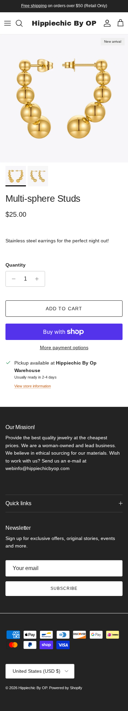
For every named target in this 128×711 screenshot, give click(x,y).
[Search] (22, 23)
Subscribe (64, 588)
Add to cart (64, 308)
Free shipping (34, 5)
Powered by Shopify (65, 688)
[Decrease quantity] (12, 278)
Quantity (15, 265)
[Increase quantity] (39, 278)
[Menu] (7, 23)
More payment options (64, 347)
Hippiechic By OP (32, 688)
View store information (32, 386)
